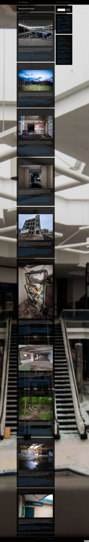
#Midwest (48, 56)
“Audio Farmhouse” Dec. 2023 (26, 261)
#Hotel (37, 56)
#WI (49, 201)
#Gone (27, 382)
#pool (31, 57)
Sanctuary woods (28, 428)
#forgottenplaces (27, 56)
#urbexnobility (39, 58)
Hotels (21, 54)
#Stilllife (20, 58)
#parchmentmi (44, 151)
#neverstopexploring (22, 57)
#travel (22, 58)
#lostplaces (29, 102)
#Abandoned (22, 100)
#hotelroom (44, 56)
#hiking (33, 431)
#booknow (23, 55)
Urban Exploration (67, 2)
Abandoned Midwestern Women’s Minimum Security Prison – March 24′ (34, 65)
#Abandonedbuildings (27, 100)
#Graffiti (47, 101)
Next (29, 534)
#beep (21, 55)
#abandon (21, 197)
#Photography (27, 57)
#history (34, 56)
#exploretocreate (21, 56)
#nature (48, 431)
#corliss (41, 249)
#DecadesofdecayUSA (22, 101)
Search (68, 9)
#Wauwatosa (36, 433)
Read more (38, 51)
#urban (49, 103)
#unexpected (26, 58)
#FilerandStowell (32, 251)
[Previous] (86, 541)
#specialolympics (21, 201)
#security (31, 152)
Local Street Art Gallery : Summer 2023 (29, 440)
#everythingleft (45, 55)
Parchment (28, 147)
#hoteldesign (40, 56)
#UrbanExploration (31, 58)
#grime (31, 56)
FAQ (61, 2)
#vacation (29, 104)
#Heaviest (35, 382)
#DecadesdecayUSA (39, 55)
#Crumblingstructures (43, 100)
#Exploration (31, 101)
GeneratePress (50, 538)
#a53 (20, 380)
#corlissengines (45, 249)
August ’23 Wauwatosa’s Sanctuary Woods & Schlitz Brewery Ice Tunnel (35, 392)
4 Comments (22, 154)
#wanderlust (44, 58)
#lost (26, 102)
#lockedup (23, 102)
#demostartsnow (45, 149)
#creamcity (49, 249)
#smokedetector (43, 57)
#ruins (38, 103)
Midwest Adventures (25, 54)
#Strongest (33, 384)
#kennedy (41, 199)
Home (58, 2)
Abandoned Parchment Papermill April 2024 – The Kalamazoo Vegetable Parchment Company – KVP (35, 111)
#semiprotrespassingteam (36, 57)
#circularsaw (38, 249)
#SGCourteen (26, 384)
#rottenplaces (34, 103)
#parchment (40, 151)
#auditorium (41, 197)
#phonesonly (33, 383)
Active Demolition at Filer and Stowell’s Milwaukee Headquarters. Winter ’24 (36, 210)
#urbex (35, 58)
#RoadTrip (30, 103)
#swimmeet (29, 201)
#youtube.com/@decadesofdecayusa (34, 153)
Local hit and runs (28, 248)
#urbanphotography (22, 104)
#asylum (37, 429)
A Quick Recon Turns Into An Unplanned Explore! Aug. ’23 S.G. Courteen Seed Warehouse (35, 340)
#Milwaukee (33, 252)
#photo (20, 103)
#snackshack (49, 57)
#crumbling (27, 55)
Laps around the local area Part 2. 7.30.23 (29, 491)
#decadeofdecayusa (33, 55)
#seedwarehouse (21, 384)
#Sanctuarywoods (44, 432)
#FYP (45, 101)
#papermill (36, 151)
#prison (27, 103)
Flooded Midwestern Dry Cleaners (63, 21)
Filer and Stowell (22, 248)
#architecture (33, 100)
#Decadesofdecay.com (29, 149)
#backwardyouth (46, 197)
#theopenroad (38, 152)
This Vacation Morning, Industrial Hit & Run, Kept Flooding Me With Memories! (63, 30)
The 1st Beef (59, 47)
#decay (27, 101)
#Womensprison (33, 104)
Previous (21, 534)
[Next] (88, 541)
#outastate (45, 102)
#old (42, 102)
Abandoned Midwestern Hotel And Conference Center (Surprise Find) (35, 15)
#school (46, 200)
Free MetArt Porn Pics (61, 42)
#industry (41, 150)
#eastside (22, 251)
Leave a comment (22, 59)
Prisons (27, 99)
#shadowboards (42, 103)
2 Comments (22, 386)
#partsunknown (49, 102)
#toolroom (37, 384)
